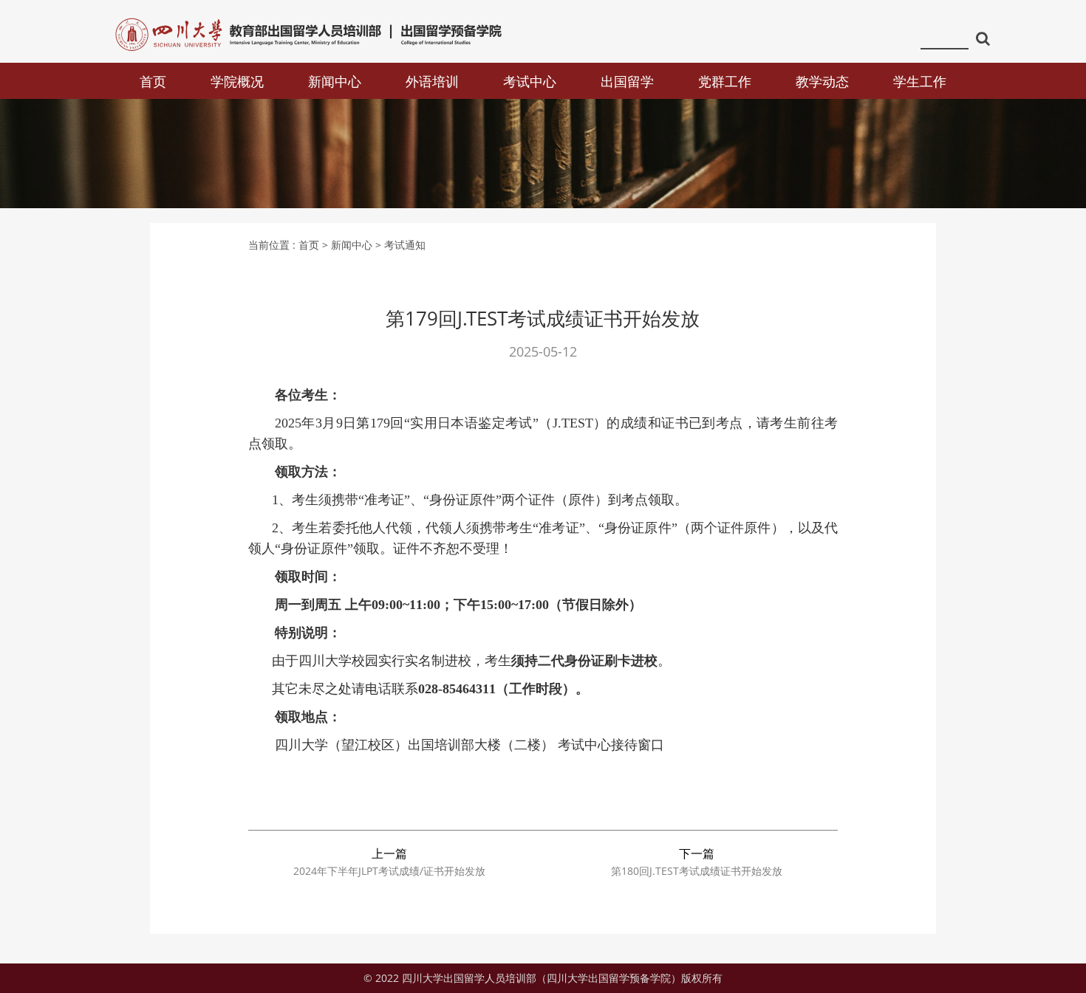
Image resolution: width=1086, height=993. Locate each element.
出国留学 (627, 81)
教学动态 (822, 81)
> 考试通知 (400, 245)
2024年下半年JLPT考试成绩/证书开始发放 (389, 871)
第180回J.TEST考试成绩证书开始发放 (696, 871)
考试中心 (529, 81)
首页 (153, 81)
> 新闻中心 (347, 245)
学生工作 (919, 81)
